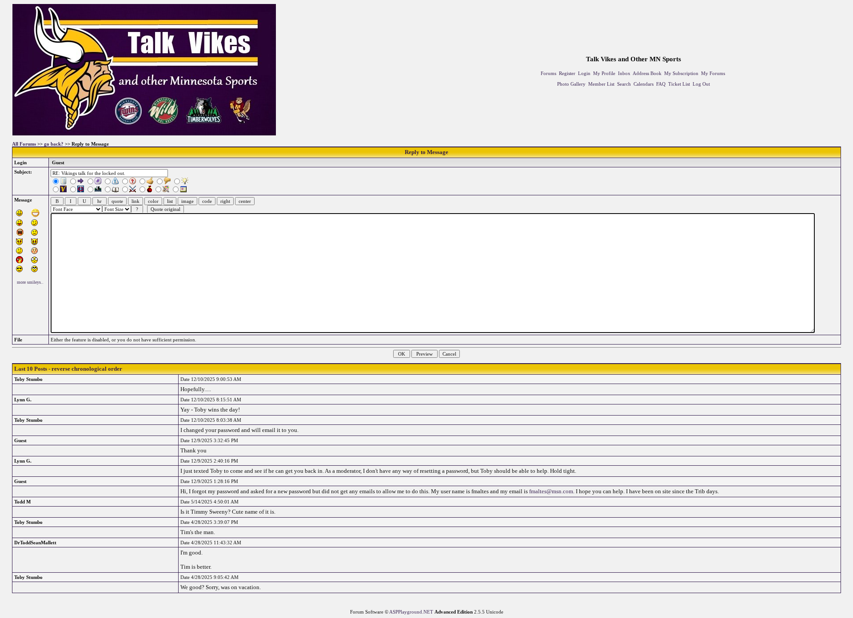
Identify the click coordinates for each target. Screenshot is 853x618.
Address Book (647, 73)
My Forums (713, 73)
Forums (548, 73)
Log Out (701, 84)
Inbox (624, 73)
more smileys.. (30, 282)
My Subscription (681, 73)
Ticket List (679, 84)
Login (584, 73)
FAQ (661, 84)
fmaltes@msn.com (551, 491)
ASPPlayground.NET (411, 611)
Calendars (644, 84)
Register (567, 73)
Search (624, 84)
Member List (601, 84)
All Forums (24, 144)
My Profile (604, 73)
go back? (54, 144)
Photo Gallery (571, 84)
